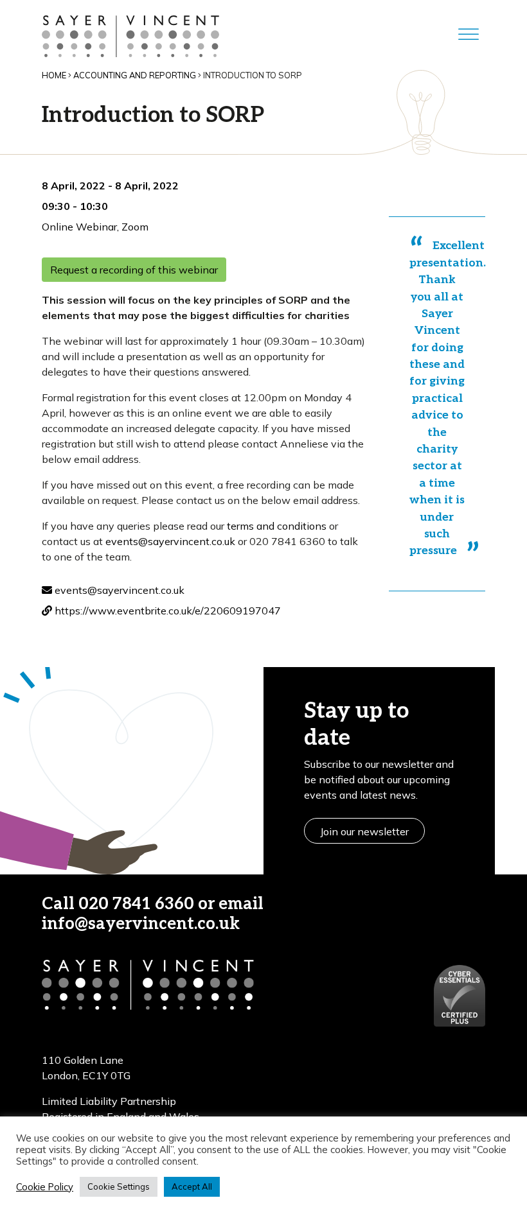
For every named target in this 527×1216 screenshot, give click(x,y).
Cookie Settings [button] (118, 1186)
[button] (359, 914)
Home (54, 75)
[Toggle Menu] (468, 34)
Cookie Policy (44, 1187)
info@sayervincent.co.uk (141, 924)
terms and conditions (276, 525)
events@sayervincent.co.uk (170, 541)
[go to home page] (130, 34)
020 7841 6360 (136, 904)
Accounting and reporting (134, 75)
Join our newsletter (364, 831)
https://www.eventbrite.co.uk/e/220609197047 (166, 610)
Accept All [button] (192, 1186)
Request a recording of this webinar (134, 269)
